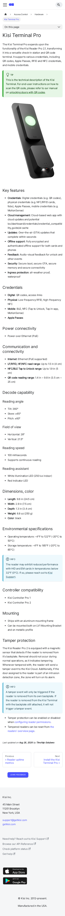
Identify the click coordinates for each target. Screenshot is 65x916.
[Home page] (5, 14)
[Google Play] (15, 884)
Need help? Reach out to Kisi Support (24, 838)
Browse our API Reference (17, 844)
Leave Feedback (18, 775)
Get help (7, 853)
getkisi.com (9, 824)
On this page (11, 27)
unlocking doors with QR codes (27, 92)
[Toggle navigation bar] (5, 4)
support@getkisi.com (14, 820)
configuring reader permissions (32, 722)
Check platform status (15, 848)
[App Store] (15, 874)
